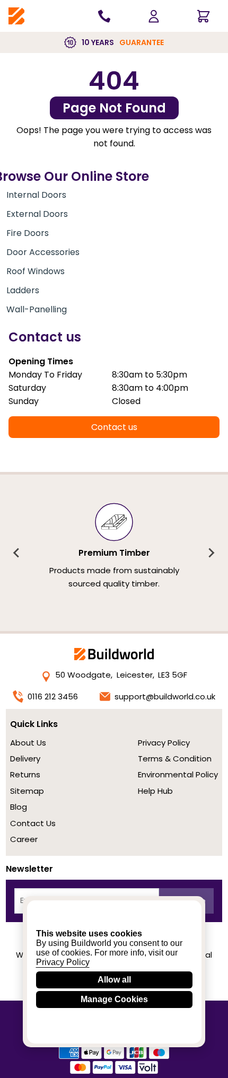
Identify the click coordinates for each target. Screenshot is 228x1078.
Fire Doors (27, 233)
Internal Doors (36, 195)
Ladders (22, 290)
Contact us (114, 427)
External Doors (37, 214)
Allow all (114, 979)
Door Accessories (43, 252)
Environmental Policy (178, 774)
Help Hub (155, 790)
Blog (18, 806)
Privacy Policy (164, 742)
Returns (25, 774)
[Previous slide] (16, 553)
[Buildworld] (16, 16)
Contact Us (33, 823)
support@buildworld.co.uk (165, 696)
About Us (28, 742)
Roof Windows (35, 271)
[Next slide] (211, 553)
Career (24, 839)
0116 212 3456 (53, 696)
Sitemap (27, 790)
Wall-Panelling (36, 309)
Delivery (25, 758)
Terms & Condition (175, 758)
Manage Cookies (114, 999)
